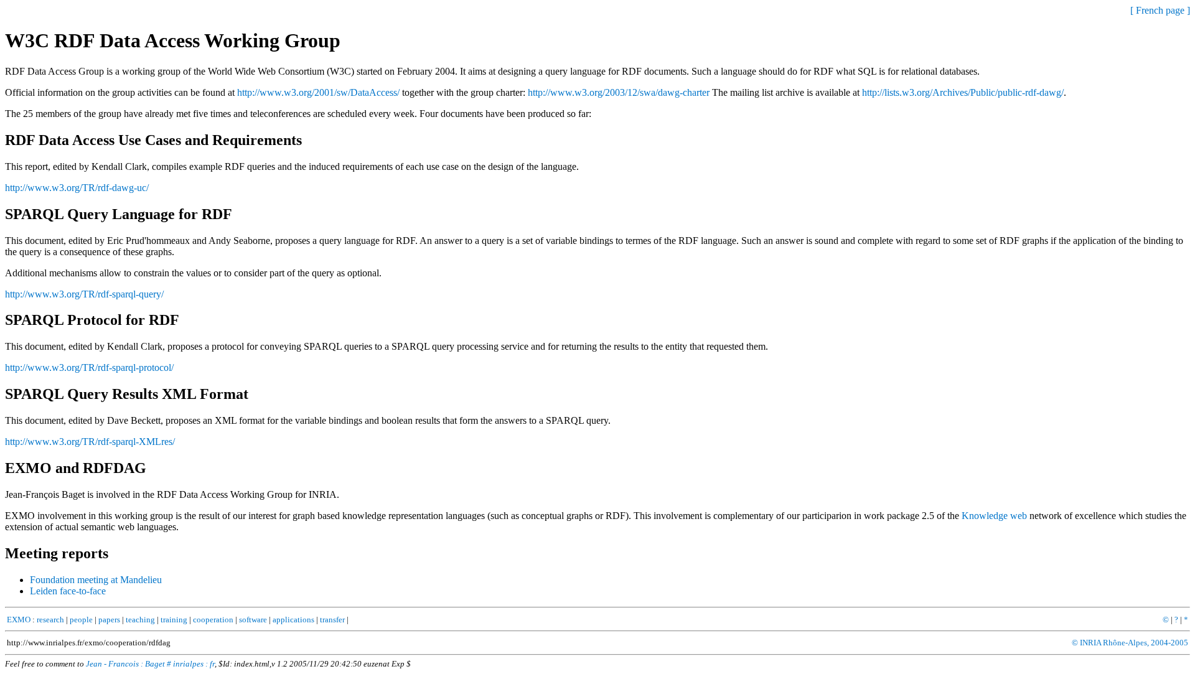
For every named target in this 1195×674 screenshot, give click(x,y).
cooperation (213, 619)
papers (109, 619)
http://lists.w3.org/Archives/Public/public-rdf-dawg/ (963, 92)
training (174, 619)
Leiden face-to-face (68, 591)
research (50, 619)
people (81, 619)
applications (293, 619)
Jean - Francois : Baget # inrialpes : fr (150, 663)
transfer (332, 619)
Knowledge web (994, 515)
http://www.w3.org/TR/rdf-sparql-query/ (84, 294)
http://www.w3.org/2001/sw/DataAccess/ (318, 92)
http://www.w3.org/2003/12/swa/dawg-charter (619, 92)
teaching (140, 619)
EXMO (18, 619)
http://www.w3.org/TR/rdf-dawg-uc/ (77, 187)
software (253, 619)
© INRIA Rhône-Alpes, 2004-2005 (1130, 642)
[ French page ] (1160, 10)
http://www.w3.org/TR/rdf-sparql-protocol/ (89, 367)
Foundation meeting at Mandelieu (96, 579)
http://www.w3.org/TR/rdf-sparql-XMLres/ (90, 441)
